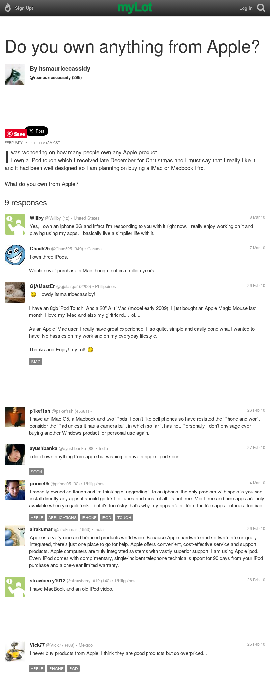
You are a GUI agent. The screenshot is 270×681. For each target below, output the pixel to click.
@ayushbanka (72, 448)
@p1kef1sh (62, 411)
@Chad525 (61, 248)
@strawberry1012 (83, 580)
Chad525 (40, 248)
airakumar (41, 529)
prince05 (39, 483)
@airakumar (65, 529)
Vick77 (37, 644)
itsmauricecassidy (64, 68)
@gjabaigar (67, 286)
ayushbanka (43, 448)
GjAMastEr (42, 286)
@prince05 (61, 483)
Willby (37, 217)
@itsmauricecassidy (50, 77)
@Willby (53, 218)
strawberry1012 (47, 580)
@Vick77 (55, 645)
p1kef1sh (40, 410)
